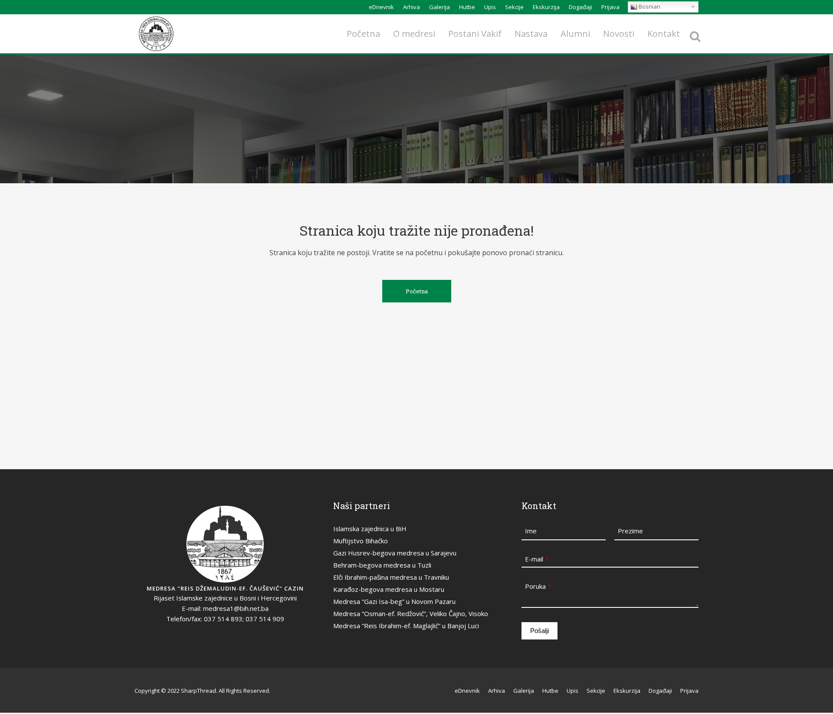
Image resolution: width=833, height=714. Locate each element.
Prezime (630, 530)
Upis (490, 7)
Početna (417, 291)
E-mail (537, 559)
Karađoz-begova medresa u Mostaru (388, 589)
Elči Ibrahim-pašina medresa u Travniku (391, 577)
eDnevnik (381, 7)
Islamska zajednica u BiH (370, 528)
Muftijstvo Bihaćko (360, 540)
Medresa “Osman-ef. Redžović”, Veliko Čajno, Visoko (410, 613)
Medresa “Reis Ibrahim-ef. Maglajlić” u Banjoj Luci (406, 625)
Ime (531, 530)
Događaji (580, 7)
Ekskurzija (546, 7)
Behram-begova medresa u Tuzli (382, 565)
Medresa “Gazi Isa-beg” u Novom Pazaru (394, 601)
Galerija (439, 7)
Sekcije (514, 7)
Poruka (538, 586)
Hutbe (467, 7)
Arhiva (411, 7)
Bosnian (648, 6)
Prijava (610, 7)
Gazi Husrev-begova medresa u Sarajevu (394, 552)
